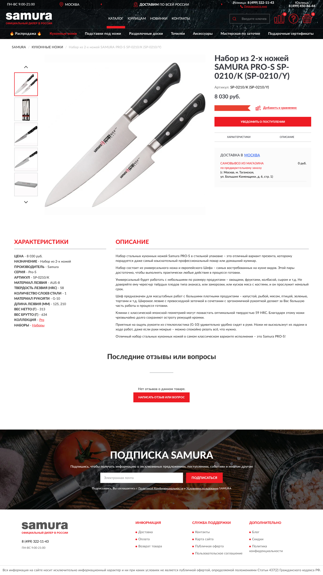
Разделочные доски (146, 33)
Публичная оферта (209, 546)
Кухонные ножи (63, 33)
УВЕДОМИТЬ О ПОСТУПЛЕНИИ (263, 121)
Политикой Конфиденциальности (160, 488)
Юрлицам (137, 18)
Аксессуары (203, 33)
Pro (41, 320)
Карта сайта (204, 539)
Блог (255, 532)
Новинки (158, 18)
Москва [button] (252, 155)
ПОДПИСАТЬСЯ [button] (204, 478)
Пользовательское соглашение (218, 553)
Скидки (257, 539)
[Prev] (26, 67)
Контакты (181, 18)
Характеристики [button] (238, 137)
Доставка (145, 532)
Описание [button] (287, 137)
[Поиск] (234, 18)
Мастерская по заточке (240, 33)
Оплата (144, 539)
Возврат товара (150, 546)
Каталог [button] (115, 18)
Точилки (178, 33)
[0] (307, 18)
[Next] (26, 202)
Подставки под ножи (103, 33)
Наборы (38, 325)
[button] (253, 6)
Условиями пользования (202, 488)
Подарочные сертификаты (291, 33)
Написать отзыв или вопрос (161, 397)
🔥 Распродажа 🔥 (26, 33)
